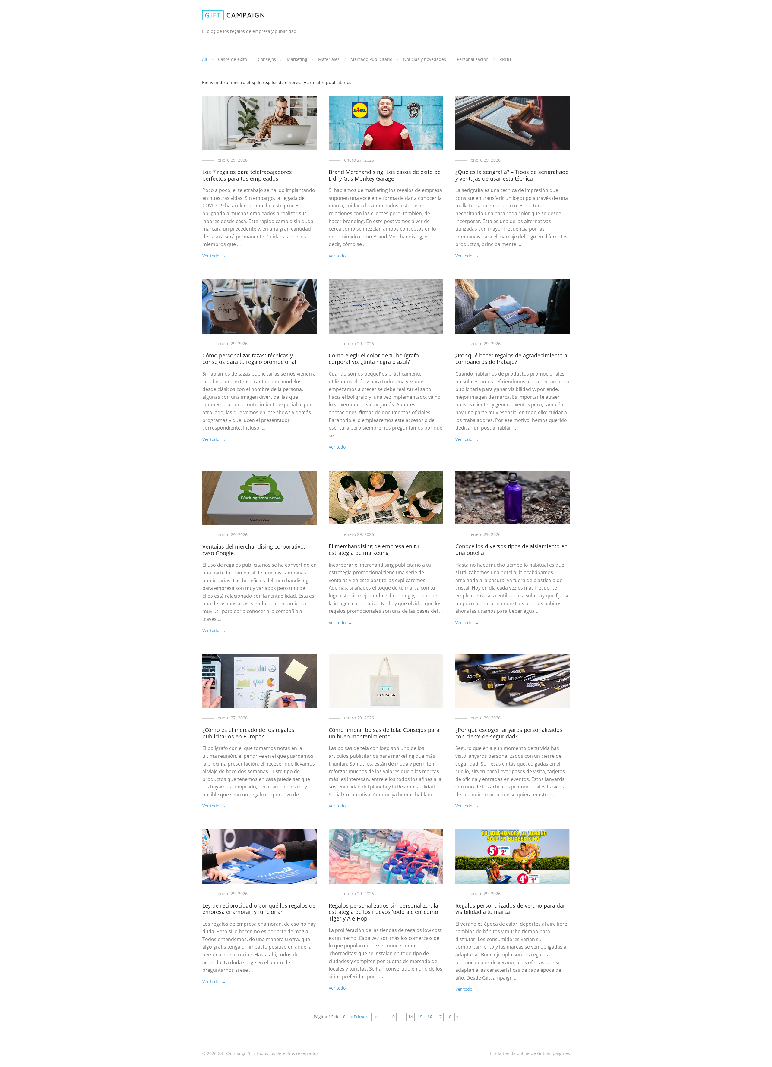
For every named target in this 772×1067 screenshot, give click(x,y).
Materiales (329, 59)
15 (420, 1017)
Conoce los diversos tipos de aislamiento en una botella (511, 549)
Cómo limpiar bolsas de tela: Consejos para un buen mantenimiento (384, 733)
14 (410, 1017)
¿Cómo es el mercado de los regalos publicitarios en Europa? (248, 733)
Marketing (297, 59)
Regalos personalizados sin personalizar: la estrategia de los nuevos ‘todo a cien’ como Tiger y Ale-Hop (383, 912)
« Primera (360, 1017)
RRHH (505, 59)
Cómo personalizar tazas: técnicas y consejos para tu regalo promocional (249, 359)
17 (439, 1017)
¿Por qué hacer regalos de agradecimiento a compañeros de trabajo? (511, 359)
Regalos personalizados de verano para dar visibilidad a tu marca (510, 909)
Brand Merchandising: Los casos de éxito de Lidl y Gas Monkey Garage (385, 175)
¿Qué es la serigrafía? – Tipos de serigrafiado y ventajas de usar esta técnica (512, 175)
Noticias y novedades (424, 59)
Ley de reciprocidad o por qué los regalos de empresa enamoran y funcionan (258, 909)
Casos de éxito (232, 59)
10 (392, 1017)
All (204, 59)
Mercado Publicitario (371, 59)
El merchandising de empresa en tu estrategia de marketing (374, 549)
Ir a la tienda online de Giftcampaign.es (530, 1053)
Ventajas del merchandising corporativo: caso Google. (253, 550)
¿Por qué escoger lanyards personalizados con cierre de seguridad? (508, 733)
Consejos (267, 59)
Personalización (473, 59)
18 (449, 1017)
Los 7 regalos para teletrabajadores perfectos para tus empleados (247, 175)
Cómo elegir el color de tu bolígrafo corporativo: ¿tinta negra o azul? (374, 359)
